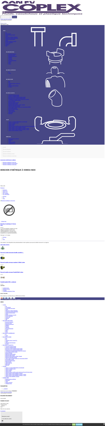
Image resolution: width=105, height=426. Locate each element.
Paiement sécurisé (6, 289)
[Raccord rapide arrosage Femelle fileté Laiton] (2, 269)
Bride (9, 62)
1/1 (3, 197)
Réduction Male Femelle (13, 103)
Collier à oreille (11, 125)
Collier (7, 119)
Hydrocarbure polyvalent (10, 34)
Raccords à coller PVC (10, 93)
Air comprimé (8, 33)
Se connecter (2, 410)
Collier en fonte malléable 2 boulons (15, 130)
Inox (9, 81)
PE (9, 72)
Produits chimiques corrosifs (10, 41)
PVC (9, 82)
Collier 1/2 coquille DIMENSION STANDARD (17, 121)
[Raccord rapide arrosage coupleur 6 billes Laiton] (2, 259)
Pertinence (2, 187)
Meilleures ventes (4, 245)
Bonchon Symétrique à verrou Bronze (10, 163)
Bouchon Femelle (11, 101)
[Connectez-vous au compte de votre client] (0, 21)
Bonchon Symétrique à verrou (8, 160)
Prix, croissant (5, 193)
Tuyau (4, 30)
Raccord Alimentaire (12, 60)
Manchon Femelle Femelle (13, 102)
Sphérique (10, 59)
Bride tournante (11, 110)
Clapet (9, 140)
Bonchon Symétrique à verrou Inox (9, 164)
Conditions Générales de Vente (9, 291)
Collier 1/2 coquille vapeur (13, 122)
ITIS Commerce (17, 299)
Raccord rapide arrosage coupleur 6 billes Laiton (12, 262)
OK (2, 420)
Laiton (9, 73)
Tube (6, 45)
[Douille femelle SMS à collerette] (2, 279)
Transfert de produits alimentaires (11, 38)
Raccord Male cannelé (12, 108)
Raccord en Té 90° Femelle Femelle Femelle (16, 97)
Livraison (5, 290)
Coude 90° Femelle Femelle (13, 94)
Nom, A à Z (5, 191)
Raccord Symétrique (12, 54)
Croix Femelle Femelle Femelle (14, 100)
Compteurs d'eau (11, 143)
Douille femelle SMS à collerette (8, 282)
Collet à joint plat (11, 111)
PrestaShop (10, 299)
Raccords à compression (11, 70)
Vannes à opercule (11, 142)
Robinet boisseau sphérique (13, 138)
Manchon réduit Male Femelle (14, 105)
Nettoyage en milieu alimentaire (11, 37)
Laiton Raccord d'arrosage (13, 85)
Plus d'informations (79, 424)
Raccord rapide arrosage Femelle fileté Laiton (11, 272)
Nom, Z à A (5, 192)
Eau (6, 32)
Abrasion (7, 44)
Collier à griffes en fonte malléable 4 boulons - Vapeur (18, 129)
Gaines (6, 35)
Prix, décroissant (6, 194)
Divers (9, 63)
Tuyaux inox (7, 43)
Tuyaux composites (9, 42)
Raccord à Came (11, 55)
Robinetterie (8, 136)
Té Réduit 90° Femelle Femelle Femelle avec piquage (18, 99)
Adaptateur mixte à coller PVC (14, 83)
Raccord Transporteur (12, 56)
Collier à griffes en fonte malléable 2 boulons (17, 127)
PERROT (10, 57)
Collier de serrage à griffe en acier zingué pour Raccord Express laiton (21, 126)
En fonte (10, 86)
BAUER (10, 58)
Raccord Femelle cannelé (13, 109)
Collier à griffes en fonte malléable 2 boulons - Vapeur (18, 128)
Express (9, 61)
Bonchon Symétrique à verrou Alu (9, 162)
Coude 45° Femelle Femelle (13, 96)
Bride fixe (10, 113)
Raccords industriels (10, 52)
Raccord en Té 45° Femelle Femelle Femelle (16, 98)
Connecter (6, 388)
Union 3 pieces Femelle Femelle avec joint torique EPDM (19, 107)
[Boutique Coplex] (42, 14)
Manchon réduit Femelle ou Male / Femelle (16, 104)
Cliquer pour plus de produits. (6, 19)
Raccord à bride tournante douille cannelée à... (12, 252)
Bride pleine (10, 112)
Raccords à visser (9, 79)
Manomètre (10, 139)
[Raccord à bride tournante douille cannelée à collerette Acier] (2, 250)
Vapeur (6, 40)
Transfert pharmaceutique (10, 39)
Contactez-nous (6, 287)
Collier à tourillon (11, 123)
